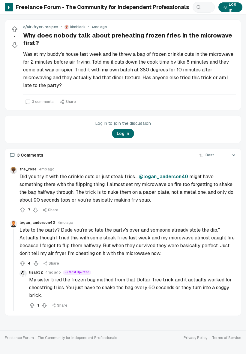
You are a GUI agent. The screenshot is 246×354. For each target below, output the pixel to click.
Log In (232, 7)
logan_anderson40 (37, 222)
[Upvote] (15, 29)
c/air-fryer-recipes (40, 27)
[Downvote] (15, 45)
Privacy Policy (195, 337)
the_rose (28, 169)
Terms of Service (226, 337)
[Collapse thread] (13, 270)
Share (70, 101)
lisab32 (36, 272)
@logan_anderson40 (163, 176)
